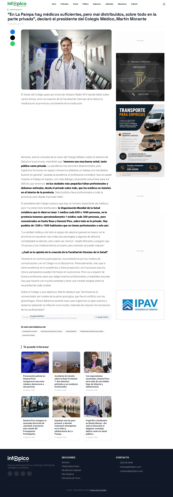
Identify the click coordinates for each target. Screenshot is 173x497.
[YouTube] (29, 473)
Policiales (64, 4)
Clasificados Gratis (70, 466)
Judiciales (109, 4)
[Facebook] (10, 473)
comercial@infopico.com (131, 471)
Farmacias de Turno (71, 478)
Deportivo (97, 4)
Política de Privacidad (98, 490)
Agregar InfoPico (103, 317)
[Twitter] (23, 473)
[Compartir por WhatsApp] (12, 43)
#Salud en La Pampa (28, 335)
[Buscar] (164, 4)
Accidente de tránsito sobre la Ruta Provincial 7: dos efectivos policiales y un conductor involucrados (66, 381)
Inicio (54, 4)
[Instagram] (16, 473)
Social (75, 4)
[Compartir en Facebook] (12, 31)
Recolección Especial (71, 470)
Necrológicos (68, 474)
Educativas (122, 4)
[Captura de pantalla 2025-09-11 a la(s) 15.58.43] (140, 77)
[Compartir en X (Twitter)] (12, 37)
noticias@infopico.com (130, 467)
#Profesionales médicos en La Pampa (91, 331)
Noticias (65, 462)
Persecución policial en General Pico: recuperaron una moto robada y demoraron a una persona (34, 381)
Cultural (134, 4)
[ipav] (140, 304)
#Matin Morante (71, 331)
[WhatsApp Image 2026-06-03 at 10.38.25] (140, 140)
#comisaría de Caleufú (29, 331)
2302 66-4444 (126, 462)
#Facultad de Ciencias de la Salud (51, 331)
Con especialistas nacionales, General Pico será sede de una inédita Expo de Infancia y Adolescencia (97, 381)
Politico (85, 4)
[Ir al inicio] (17, 4)
